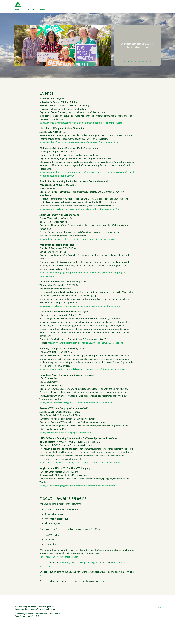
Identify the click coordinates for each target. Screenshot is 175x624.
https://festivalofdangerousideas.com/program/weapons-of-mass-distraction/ (78, 142)
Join (27, 10)
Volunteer (19, 10)
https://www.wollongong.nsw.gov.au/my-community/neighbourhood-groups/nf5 (79, 305)
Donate (34, 10)
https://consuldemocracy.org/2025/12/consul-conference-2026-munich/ (76, 402)
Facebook (117, 562)
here (41, 575)
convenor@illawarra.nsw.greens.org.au (59, 556)
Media (42, 10)
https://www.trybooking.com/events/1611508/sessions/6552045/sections (85, 342)
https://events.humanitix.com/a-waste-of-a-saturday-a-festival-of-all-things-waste (80, 122)
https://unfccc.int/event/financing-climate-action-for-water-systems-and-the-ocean (81, 462)
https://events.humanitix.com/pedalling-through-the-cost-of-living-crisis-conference (82, 369)
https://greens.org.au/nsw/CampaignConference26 (65, 432)
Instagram (44, 565)
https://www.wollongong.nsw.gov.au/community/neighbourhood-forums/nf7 (77, 485)
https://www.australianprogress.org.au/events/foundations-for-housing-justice (79, 209)
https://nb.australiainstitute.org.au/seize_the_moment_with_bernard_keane (77, 239)
